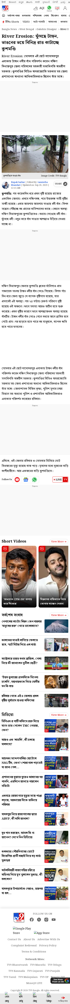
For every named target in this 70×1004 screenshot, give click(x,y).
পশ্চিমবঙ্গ (37, 16)
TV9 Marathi (38, 965)
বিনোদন (55, 16)
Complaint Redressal (24, 946)
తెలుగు (29, 2)
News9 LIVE (58, 977)
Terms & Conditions (34, 952)
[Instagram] (46, 920)
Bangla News (9, 29)
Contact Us (14, 939)
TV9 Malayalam (28, 977)
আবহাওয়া (52, 22)
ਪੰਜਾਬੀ (55, 2)
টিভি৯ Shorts (12, 22)
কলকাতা (26, 16)
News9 (12, 2)
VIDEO (26, 22)
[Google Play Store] (23, 931)
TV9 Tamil (10, 977)
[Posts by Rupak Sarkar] (5, 185)
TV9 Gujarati (35, 971)
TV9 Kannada (16, 971)
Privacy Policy (47, 946)
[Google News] (26, 479)
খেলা (46, 16)
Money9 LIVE (34, 983)
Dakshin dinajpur (47, 29)
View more (57, 542)
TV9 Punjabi (52, 971)
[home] (3, 15)
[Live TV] (56, 8)
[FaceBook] (32, 920)
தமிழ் (63, 2)
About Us (29, 939)
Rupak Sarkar (18, 182)
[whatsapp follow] (34, 479)
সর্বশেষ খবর (13, 16)
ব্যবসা (63, 16)
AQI (41, 8)
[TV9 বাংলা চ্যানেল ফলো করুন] (48, 8)
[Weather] (36, 8)
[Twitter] (39, 920)
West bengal (27, 29)
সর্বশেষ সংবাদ (12, 615)
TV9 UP (44, 977)
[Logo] (5, 8)
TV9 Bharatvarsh (17, 965)
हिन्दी (4, 2)
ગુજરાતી (46, 2)
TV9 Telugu (55, 965)
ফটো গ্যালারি (39, 22)
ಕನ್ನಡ (21, 2)
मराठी (37, 2)
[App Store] (44, 934)
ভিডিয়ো (7, 715)
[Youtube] (17, 479)
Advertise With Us (48, 939)
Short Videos (14, 541)
